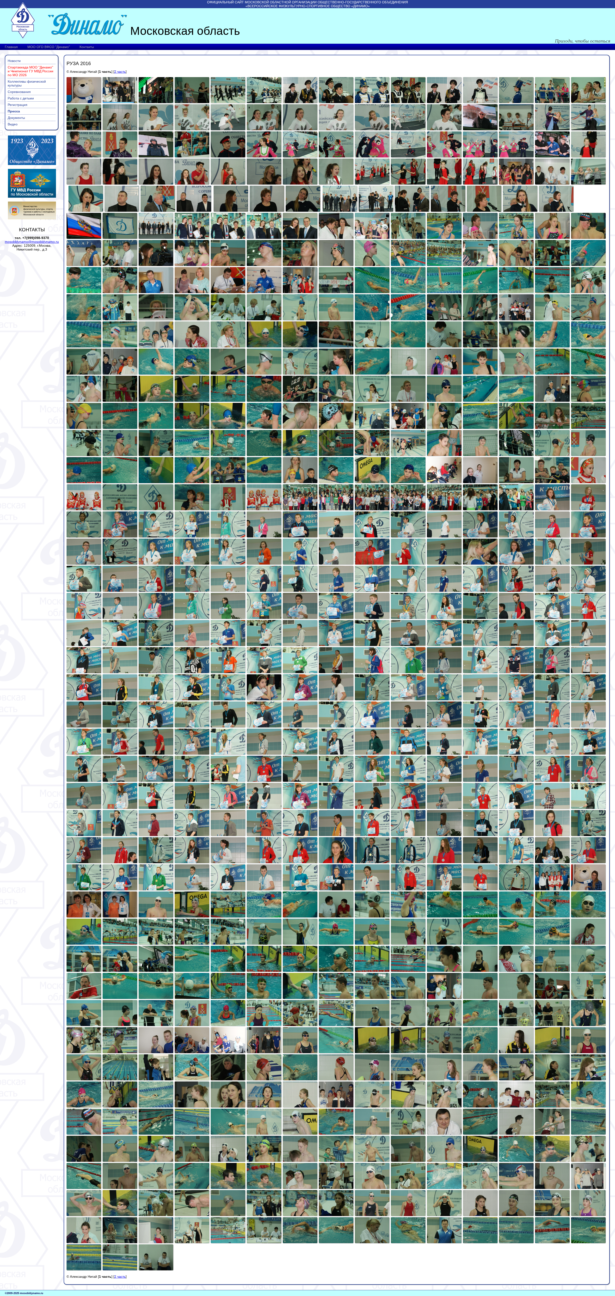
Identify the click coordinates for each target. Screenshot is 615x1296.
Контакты (87, 47)
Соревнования (19, 92)
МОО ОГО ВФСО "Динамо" (48, 47)
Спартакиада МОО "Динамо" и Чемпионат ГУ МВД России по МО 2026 (30, 71)
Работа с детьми (21, 98)
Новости (14, 61)
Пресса (14, 111)
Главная (11, 47)
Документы (16, 118)
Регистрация (17, 105)
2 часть (120, 72)
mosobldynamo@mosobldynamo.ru (32, 242)
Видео (13, 124)
